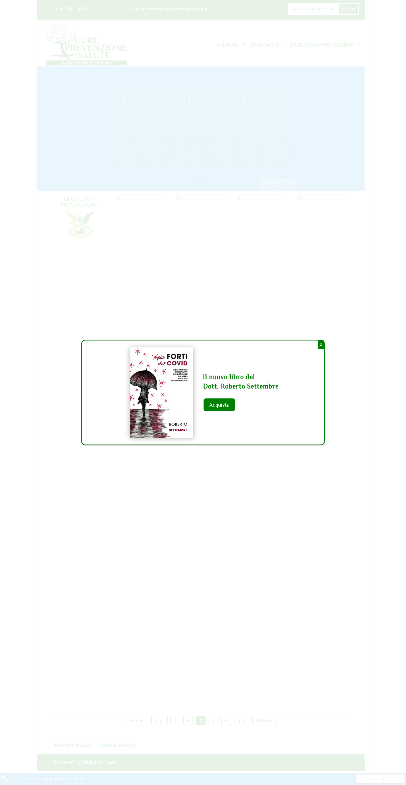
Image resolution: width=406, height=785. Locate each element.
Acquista (219, 405)
